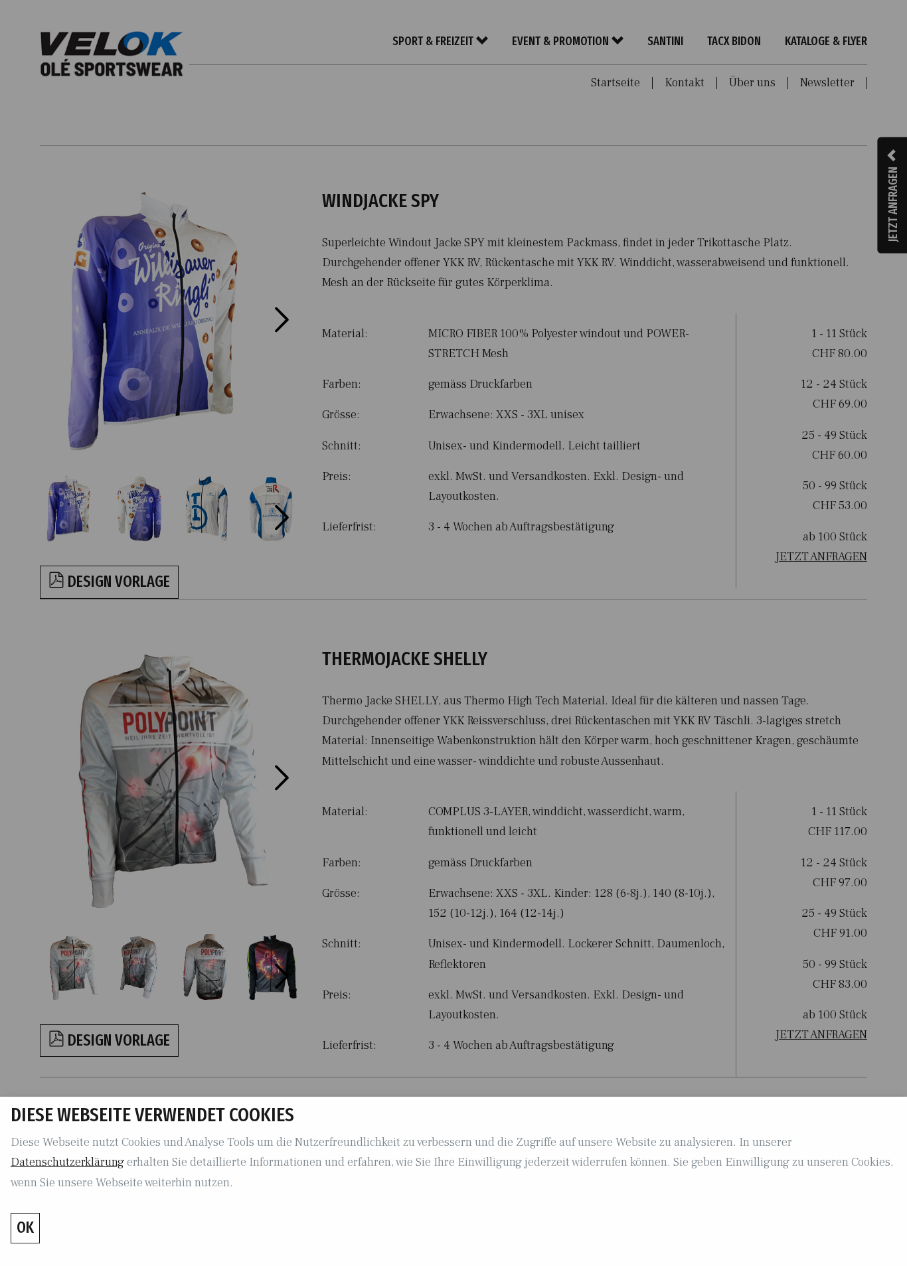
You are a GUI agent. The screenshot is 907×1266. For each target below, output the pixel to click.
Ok (25, 1227)
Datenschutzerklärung (67, 1162)
